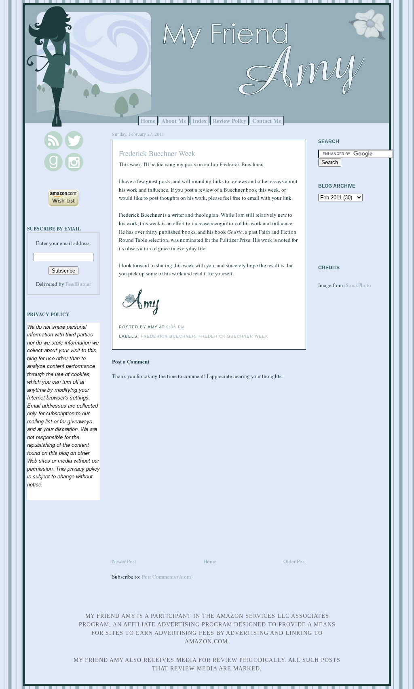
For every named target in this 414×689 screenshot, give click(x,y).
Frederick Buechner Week (157, 153)
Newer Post (124, 561)
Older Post (294, 561)
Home (148, 120)
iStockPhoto (357, 285)
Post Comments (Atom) (167, 576)
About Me (173, 120)
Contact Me (266, 120)
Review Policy (229, 120)
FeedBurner (78, 283)
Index (199, 120)
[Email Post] (187, 327)
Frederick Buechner (168, 336)
